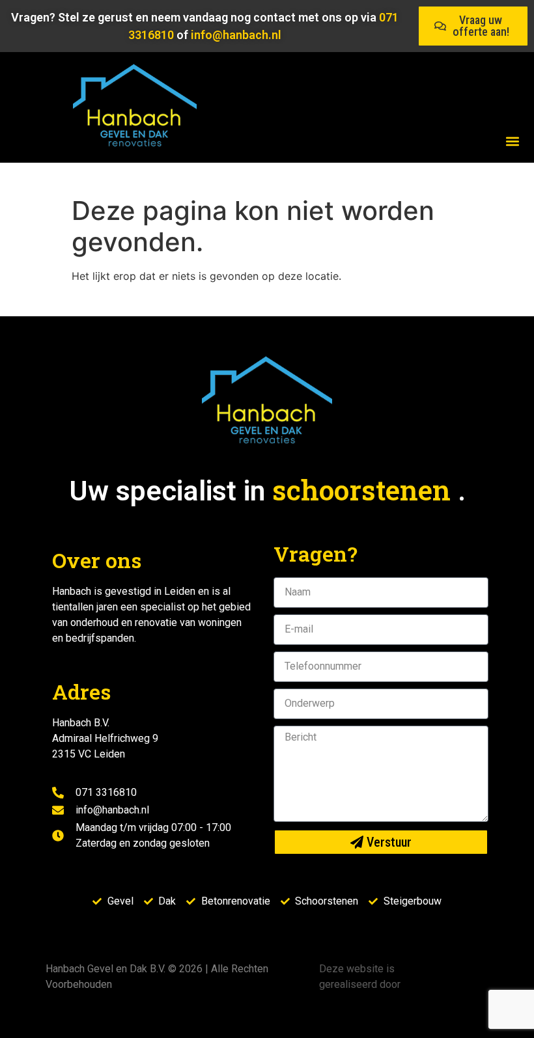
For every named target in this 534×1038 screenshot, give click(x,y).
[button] (512, 141)
